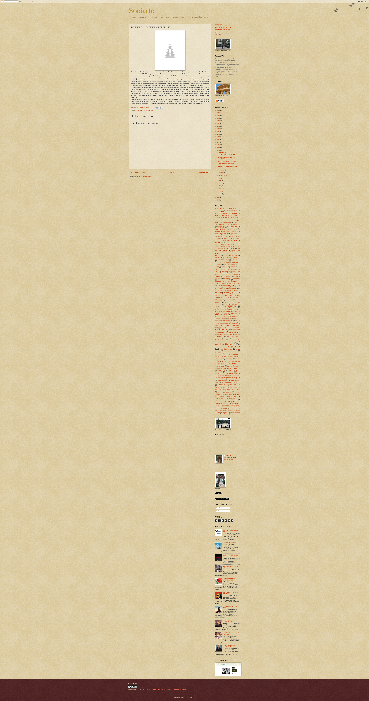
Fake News (237, 299)
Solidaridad (235, 403)
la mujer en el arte (226, 349)
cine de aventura (230, 243)
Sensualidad (223, 400)
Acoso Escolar (219, 208)
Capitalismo (237, 222)
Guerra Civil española (226, 320)
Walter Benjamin (235, 412)
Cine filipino (233, 250)
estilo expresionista (226, 293)
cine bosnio (233, 233)
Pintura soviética (227, 389)
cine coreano (227, 238)
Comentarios (221, 511)
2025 (218, 113)
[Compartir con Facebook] (161, 108)
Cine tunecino (233, 271)
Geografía (217, 318)
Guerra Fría (234, 323)
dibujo (236, 285)
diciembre (221, 152)
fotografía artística (231, 308)
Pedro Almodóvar (233, 370)
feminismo (218, 302)
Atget (237, 219)
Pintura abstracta (222, 373)
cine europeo (223, 250)
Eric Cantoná (228, 290)
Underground (223, 410)
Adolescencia (232, 208)
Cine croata (236, 238)
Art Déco (237, 212)
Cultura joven (229, 283)
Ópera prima (221, 370)
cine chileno (221, 236)
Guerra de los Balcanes (221, 323)
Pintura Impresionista (234, 384)
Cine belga (234, 231)
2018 (218, 131)
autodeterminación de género (222, 220)
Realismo (217, 392)
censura (219, 226)
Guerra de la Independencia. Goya (229, 322)
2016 (218, 137)
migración (236, 359)
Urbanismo (230, 410)
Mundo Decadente (220, 365)
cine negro (218, 264)
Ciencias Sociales (220, 227)
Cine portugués (235, 267)
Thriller (236, 407)
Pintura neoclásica (234, 385)
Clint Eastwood (218, 274)
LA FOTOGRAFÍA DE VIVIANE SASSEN (229, 579)
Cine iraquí (226, 257)
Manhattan (224, 356)
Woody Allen (225, 414)
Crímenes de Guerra (231, 281)
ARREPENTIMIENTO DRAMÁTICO (229, 646)
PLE (233, 389)
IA (226, 332)
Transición (224, 408)
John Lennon (227, 338)
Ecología (232, 287)
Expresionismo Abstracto (220, 299)
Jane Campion (235, 336)
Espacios (217, 293)
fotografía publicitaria (230, 313)
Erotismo (236, 290)
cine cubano (218, 240)
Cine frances (225, 252)
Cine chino (231, 236)
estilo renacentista (219, 295)
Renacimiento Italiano (232, 396)
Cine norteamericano (230, 264)
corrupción (228, 280)
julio (220, 178)
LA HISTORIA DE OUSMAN (231, 542)
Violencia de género (222, 412)
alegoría (233, 210)
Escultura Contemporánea (231, 292)
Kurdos (232, 342)
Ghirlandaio (229, 318)
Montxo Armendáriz (236, 361)
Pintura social (218, 389)
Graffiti (216, 320)
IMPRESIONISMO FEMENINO (227, 161)
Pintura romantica (234, 387)
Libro (218, 354)
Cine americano (220, 229)
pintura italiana (222, 385)
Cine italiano (226, 259)
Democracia (237, 283)
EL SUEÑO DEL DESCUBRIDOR (227, 621)
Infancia (230, 334)
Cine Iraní (218, 257)
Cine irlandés (234, 257)
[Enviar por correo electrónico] (155, 108)
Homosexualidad (221, 331)
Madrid (236, 354)
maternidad (236, 356)
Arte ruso (217, 219)
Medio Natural (228, 358)
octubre (221, 172)
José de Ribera (235, 338)
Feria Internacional (229, 302)
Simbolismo (217, 401)
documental (225, 287)
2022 (218, 121)
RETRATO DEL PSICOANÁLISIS (227, 166)
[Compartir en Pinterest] (162, 108)
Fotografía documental (222, 311)
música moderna (225, 366)
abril (220, 186)
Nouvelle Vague (218, 368)
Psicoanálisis (220, 391)
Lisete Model (225, 354)
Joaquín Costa (218, 338)
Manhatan (217, 356)
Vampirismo (237, 410)
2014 (218, 142)
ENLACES (218, 34)
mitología (217, 361)
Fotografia (221, 306)
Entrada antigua (205, 172)
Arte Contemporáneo (222, 215)
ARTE (217, 213)
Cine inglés (140, 110)
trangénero (217, 408)
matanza (230, 356)
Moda (223, 361)
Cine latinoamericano (223, 261)
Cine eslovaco (220, 248)
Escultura (218, 292)
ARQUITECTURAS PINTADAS (227, 164)
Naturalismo (235, 366)
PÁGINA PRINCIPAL (221, 25)
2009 (218, 200)
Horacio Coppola (233, 330)
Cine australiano (226, 231)
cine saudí (233, 269)
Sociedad (227, 401)
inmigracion (237, 334)
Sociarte (141, 10)
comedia (217, 276)
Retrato (222, 398)
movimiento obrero (221, 363)
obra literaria (227, 368)
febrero (221, 191)
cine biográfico (224, 233)
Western (217, 414)
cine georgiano (222, 253)
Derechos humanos (223, 285)
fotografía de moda (232, 309)
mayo (220, 183)
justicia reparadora (231, 339)
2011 (218, 150)
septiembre (222, 175)
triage (237, 408)
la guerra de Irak (148, 110)
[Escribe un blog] (157, 108)
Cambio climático (227, 222)
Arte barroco (234, 213)
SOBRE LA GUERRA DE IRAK (227, 154)
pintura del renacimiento (233, 379)
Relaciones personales (232, 394)
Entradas (220, 507)
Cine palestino (225, 266)
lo (231, 354)
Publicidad (229, 391)
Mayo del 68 (218, 358)
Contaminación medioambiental (231, 278)
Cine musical (234, 262)
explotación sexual (235, 295)
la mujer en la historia (230, 351)
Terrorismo (218, 407)
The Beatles (227, 407)
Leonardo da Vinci (236, 352)
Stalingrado (217, 405)
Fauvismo (230, 300)
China (224, 226)
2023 (218, 118)
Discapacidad (218, 287)
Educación (220, 288)
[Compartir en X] (159, 108)
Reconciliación (227, 392)
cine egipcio (237, 246)
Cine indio (225, 255)
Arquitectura (229, 212)
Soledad (227, 403)
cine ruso (226, 269)
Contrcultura (220, 280)
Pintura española (222, 380)
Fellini (236, 300)
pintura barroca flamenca (222, 375)
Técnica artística (235, 405)
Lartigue (228, 352)
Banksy (232, 220)
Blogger (195, 697)
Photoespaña (219, 372)
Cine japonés (236, 259)
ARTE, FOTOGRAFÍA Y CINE (223, 27)
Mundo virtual (230, 365)
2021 (218, 123)
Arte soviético (224, 219)
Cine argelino (233, 229)
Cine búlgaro (226, 234)
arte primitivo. (236, 217)
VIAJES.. (218, 32)
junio (220, 180)
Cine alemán (234, 228)
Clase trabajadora (224, 273)
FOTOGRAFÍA (231, 306)
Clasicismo (235, 273)
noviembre (222, 170)
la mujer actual (233, 346)
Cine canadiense (235, 235)
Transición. (232, 408)
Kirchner (225, 342)
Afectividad (218, 210)
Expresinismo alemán (223, 297)
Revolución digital (231, 398)
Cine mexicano (225, 262)
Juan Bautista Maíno (220, 339)
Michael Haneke (228, 359)
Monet (228, 361)
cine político (224, 268)
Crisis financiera (219, 283)
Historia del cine (225, 329)
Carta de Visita (236, 224)
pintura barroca (233, 373)
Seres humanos (233, 400)
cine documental (227, 246)
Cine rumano (218, 269)
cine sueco (225, 271)
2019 (218, 129)
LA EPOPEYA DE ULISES (230, 555)
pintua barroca (230, 372)
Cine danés (226, 240)
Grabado (236, 318)
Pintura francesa (221, 384)
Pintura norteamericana (221, 387)
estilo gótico (236, 293)
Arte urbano (231, 219)
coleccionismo (227, 274)
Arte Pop (227, 217)
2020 (218, 126)
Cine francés (236, 252)
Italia (228, 336)
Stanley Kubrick (225, 405)
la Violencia (219, 353)
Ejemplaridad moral (231, 288)
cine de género (226, 245)
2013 (218, 145)
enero (220, 194)
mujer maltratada (232, 363)
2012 (218, 147)
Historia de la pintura (224, 327)
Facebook (231, 299)
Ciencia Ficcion (233, 226)
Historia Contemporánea (232, 325)
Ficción (226, 304)
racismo (236, 391)
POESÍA (238, 389)
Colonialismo (235, 274)
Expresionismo (235, 297)
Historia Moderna (236, 329)
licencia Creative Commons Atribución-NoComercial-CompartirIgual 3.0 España (164, 689)
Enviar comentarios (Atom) (144, 176)
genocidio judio (234, 316)
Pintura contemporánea (229, 377)
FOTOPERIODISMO (221, 315)
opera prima (237, 368)
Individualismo (222, 334)
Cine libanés (233, 261)
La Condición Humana (227, 343)
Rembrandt (221, 396)
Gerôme (223, 318)
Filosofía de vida (234, 304)
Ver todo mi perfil (228, 459)
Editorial (238, 287)
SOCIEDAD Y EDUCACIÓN (223, 30)
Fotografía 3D (218, 308)
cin (227, 227)
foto (216, 306)
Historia (217, 325)
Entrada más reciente (137, 172)
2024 (218, 115)
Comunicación (228, 276)
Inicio (172, 172)
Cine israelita (218, 259)
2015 (218, 139)
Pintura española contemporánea (231, 382)
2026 (218, 110)
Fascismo (220, 300)
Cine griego (232, 253)
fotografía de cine (219, 309)
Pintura (238, 372)
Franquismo (234, 315)
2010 (218, 197)
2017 (218, 134)
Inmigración (220, 336)
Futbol (216, 316)
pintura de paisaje (220, 379)
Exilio (226, 295)
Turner (216, 410)
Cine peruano (233, 266)
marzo (221, 188)
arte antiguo (225, 213)
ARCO (222, 212)
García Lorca (224, 316)
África (227, 210)
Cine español (230, 248)
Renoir (216, 398)
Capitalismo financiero (224, 224)
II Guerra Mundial (234, 332)
